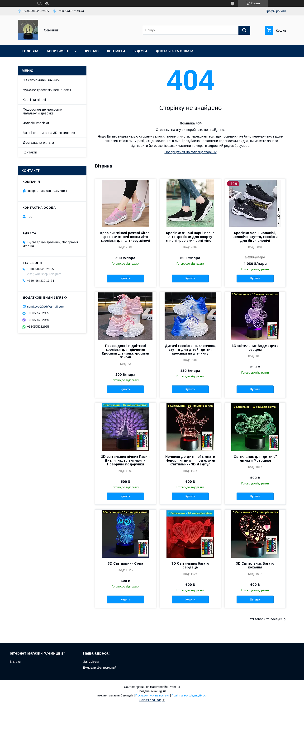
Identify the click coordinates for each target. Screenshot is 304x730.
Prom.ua (174, 687)
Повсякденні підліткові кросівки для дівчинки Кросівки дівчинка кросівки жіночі (125, 351)
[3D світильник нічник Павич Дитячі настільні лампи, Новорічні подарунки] (125, 426)
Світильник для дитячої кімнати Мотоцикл (255, 458)
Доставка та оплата (174, 51)
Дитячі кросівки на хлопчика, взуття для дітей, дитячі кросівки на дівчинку (190, 349)
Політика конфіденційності (189, 695)
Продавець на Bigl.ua (152, 691)
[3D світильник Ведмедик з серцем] (255, 316)
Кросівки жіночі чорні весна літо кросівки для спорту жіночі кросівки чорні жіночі (190, 236)
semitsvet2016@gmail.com (46, 306)
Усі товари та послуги (266, 619)
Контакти (116, 51)
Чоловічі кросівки (36, 123)
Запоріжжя (91, 661)
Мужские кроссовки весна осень (47, 90)
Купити (125, 278)
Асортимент (58, 51)
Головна (30, 51)
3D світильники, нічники (41, 80)
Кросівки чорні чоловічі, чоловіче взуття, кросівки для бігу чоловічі (255, 236)
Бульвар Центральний (99, 667)
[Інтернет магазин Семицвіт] (28, 39)
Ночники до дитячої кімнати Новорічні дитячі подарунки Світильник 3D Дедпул (190, 460)
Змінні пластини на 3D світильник (49, 133)
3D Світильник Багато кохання (255, 565)
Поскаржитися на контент (152, 695)
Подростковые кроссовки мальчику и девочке (42, 111)
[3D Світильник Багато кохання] (255, 533)
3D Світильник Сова (125, 563)
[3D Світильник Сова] (125, 533)
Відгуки (140, 51)
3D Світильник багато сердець (190, 565)
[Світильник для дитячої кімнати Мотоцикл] (255, 426)
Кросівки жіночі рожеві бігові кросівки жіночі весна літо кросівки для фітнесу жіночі (125, 236)
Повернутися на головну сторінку (191, 152)
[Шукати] (244, 30)
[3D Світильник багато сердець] (190, 533)
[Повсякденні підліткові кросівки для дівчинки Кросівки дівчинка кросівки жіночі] (125, 316)
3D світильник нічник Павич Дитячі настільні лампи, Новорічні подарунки (125, 460)
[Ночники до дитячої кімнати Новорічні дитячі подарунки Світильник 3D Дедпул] (190, 426)
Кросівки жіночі (34, 100)
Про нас (91, 51)
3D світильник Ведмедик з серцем (255, 347)
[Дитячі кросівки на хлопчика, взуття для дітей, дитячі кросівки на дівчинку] (190, 316)
